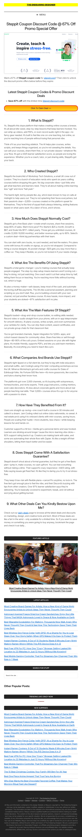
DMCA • (50, 800)
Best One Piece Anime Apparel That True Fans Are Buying (32, 776)
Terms (62, 800)
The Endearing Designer (48, 798)
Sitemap (34, 800)
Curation (42, 800)
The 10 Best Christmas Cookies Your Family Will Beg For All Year (35, 771)
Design (27, 800)
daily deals (23, 513)
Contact (20, 800)
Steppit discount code (53, 101)
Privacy (55, 800)
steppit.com (49, 78)
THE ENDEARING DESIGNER (41, 5)
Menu (42, 14)
